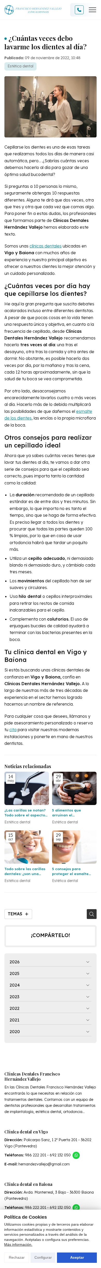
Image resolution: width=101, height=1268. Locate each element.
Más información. (18, 1244)
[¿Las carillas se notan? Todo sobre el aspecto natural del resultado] (26, 788)
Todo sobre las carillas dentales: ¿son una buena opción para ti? (24, 871)
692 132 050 (60, 1155)
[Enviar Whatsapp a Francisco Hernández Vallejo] (76, 1155)
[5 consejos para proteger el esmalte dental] (74, 847)
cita (13, 729)
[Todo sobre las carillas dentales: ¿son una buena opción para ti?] (26, 847)
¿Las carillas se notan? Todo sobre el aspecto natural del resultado (25, 812)
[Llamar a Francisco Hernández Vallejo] (79, 10)
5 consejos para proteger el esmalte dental (70, 871)
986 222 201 (35, 1155)
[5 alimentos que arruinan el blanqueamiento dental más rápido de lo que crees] (74, 788)
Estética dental (20, 66)
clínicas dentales (46, 246)
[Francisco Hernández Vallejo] (32, 10)
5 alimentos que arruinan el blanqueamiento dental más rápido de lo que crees (73, 812)
